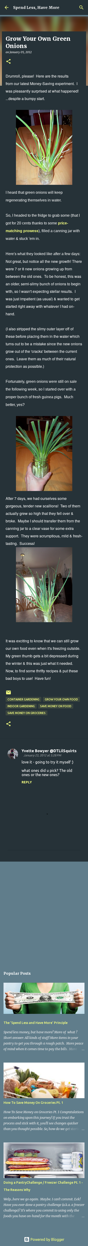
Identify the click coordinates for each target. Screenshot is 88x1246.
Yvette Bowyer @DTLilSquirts (49, 751)
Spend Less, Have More (36, 7)
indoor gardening (21, 706)
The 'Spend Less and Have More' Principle (36, 1023)
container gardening (23, 699)
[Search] (81, 7)
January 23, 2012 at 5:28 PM (42, 755)
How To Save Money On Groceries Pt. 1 (33, 1103)
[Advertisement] (44, 912)
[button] (8, 62)
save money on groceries (27, 712)
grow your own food (61, 699)
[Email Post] (8, 694)
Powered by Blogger (47, 1239)
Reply (27, 782)
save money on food (55, 706)
